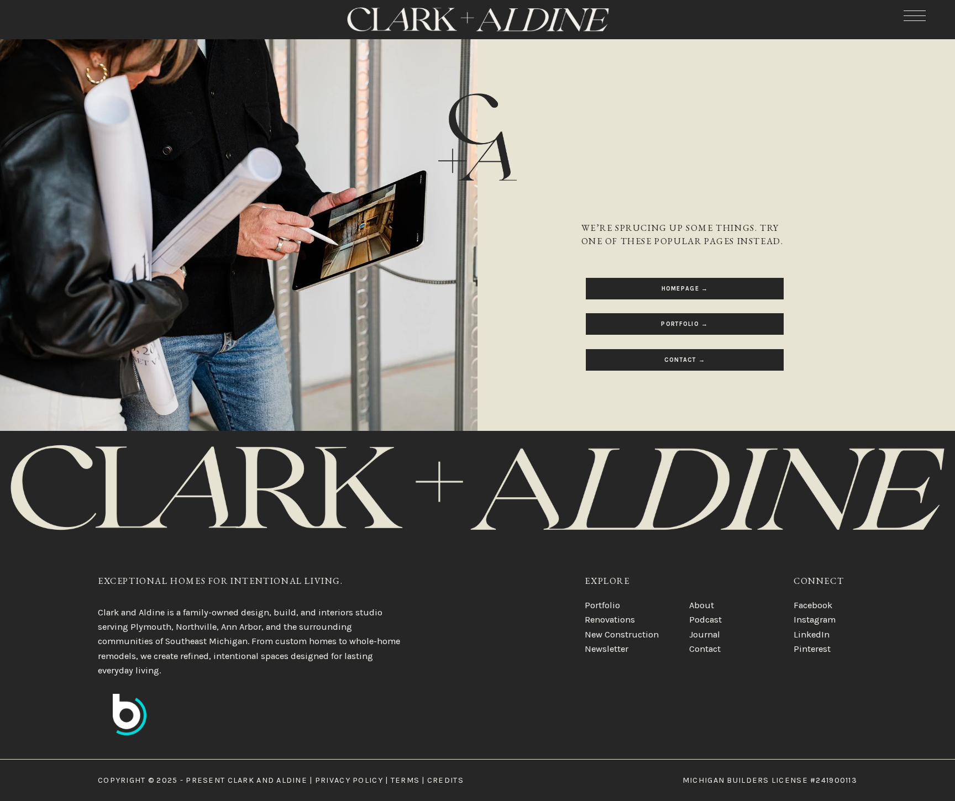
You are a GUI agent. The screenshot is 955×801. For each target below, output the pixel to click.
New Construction (622, 634)
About (701, 605)
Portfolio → (684, 324)
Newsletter (606, 649)
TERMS (405, 780)
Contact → (685, 359)
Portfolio (602, 605)
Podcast (705, 619)
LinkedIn (812, 634)
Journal (704, 634)
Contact (705, 649)
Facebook (813, 605)
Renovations (610, 619)
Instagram (815, 619)
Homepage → (685, 288)
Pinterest (812, 649)
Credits (445, 780)
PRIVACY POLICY (349, 780)
